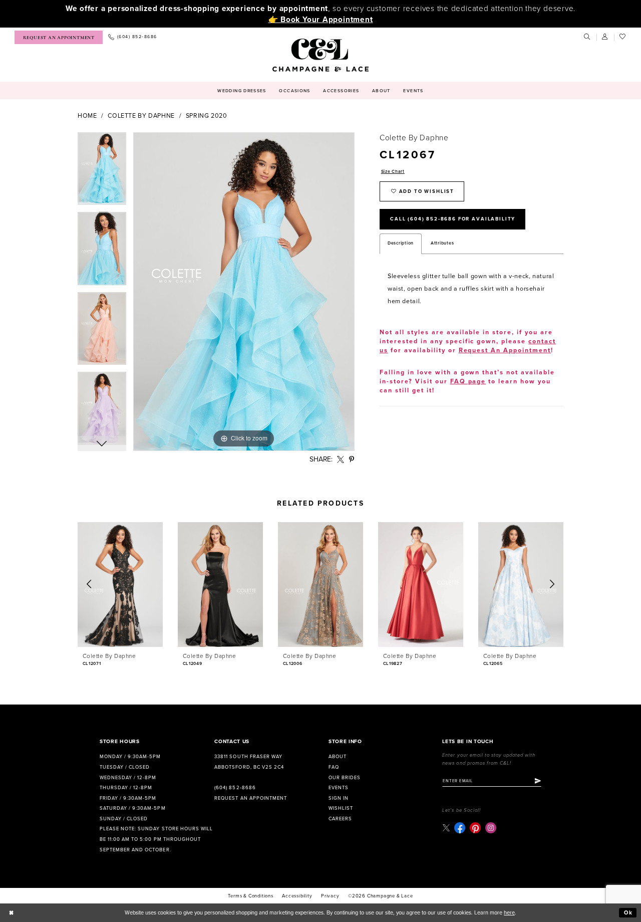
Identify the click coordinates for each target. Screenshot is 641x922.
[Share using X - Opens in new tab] (341, 459)
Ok (628, 912)
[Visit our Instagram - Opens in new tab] (490, 827)
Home (87, 116)
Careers (340, 819)
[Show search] (587, 37)
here (509, 912)
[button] (605, 37)
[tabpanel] (102, 172)
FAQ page (468, 381)
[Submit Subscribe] (538, 781)
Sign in (339, 798)
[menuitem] (59, 37)
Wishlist (341, 808)
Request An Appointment (505, 350)
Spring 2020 (206, 116)
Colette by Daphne (141, 116)
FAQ (334, 767)
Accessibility (297, 896)
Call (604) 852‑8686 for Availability (452, 219)
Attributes (442, 243)
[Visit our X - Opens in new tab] (446, 827)
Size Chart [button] (393, 171)
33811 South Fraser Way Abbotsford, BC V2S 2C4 (248, 762)
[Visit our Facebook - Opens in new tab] (459, 827)
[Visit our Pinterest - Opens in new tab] (475, 827)
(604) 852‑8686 (234, 788)
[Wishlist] (623, 37)
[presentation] (120, 584)
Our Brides (345, 778)
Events (339, 788)
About (338, 757)
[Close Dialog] (12, 912)
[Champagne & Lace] (320, 55)
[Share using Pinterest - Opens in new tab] (352, 459)
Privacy (330, 896)
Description (401, 243)
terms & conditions (250, 896)
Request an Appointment (250, 798)
